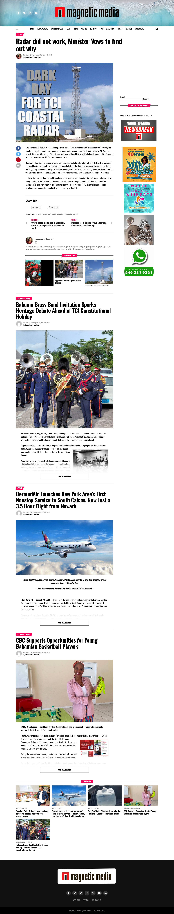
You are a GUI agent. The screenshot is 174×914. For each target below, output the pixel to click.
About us (76, 900)
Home (32, 29)
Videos (120, 29)
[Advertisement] (135, 77)
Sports (84, 29)
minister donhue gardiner (62, 214)
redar (76, 214)
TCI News (93, 29)
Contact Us (96, 900)
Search (122, 97)
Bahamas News (42, 29)
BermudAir (57, 599)
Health (68, 29)
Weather (129, 29)
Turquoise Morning (107, 29)
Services (86, 900)
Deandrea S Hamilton (33, 57)
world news (139, 29)
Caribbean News (57, 29)
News (76, 29)
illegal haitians (45, 214)
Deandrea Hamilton (32, 325)
